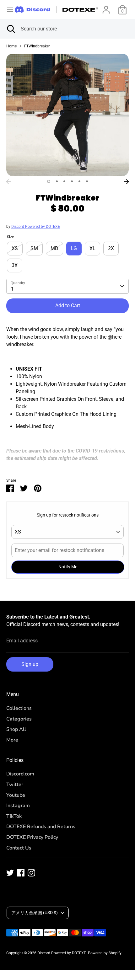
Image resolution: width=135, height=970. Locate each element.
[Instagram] (31, 872)
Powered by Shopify (105, 953)
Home (11, 46)
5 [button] (79, 181)
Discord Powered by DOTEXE (35, 226)
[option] (67, 115)
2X (111, 248)
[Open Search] (10, 28)
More (12, 740)
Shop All (16, 729)
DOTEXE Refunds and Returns (40, 826)
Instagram (18, 805)
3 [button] (64, 181)
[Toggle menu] (8, 9)
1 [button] (48, 181)
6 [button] (87, 181)
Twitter (14, 784)
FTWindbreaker (37, 46)
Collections (19, 708)
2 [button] (57, 181)
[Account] (106, 7)
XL (92, 248)
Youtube (15, 795)
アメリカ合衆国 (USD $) (34, 912)
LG (74, 248)
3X (15, 265)
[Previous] (8, 182)
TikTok (14, 816)
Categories (19, 718)
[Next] (126, 182)
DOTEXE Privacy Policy (32, 837)
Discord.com (20, 773)
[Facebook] (20, 872)
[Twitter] (10, 872)
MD (54, 248)
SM (34, 248)
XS (15, 248)
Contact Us (18, 847)
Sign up (29, 664)
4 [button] (72, 181)
